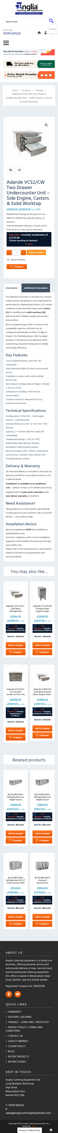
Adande (39, 90)
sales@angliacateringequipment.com (28, 1113)
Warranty (14, 1012)
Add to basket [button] (15, 645)
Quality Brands (18, 1041)
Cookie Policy (17, 1046)
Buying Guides (17, 1061)
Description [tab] (12, 288)
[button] (46, 125)
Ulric (34, 1125)
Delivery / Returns (19, 1017)
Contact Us (15, 1036)
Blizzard (20, 824)
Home (15, 90)
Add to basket (36, 252)
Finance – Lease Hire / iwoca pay (28, 1022)
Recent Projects (18, 1056)
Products (26, 90)
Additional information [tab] (36, 288)
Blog (11, 1051)
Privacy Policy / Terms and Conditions (24, 1029)
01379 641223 (12, 33)
